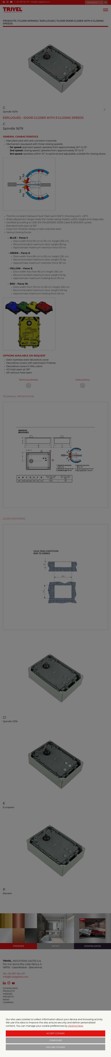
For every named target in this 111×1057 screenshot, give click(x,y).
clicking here (75, 1025)
